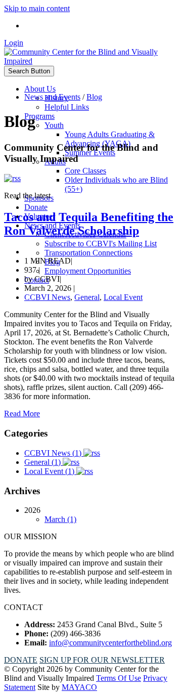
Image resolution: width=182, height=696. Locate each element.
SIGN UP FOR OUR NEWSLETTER (102, 660)
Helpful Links (66, 107)
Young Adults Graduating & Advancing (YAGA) (110, 139)
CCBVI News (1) (53, 453)
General (87, 297)
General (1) (43, 462)
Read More (22, 413)
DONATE (20, 660)
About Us (40, 88)
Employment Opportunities (87, 271)
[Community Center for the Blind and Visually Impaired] (91, 61)
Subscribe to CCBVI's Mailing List (100, 243)
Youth (54, 125)
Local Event (123, 297)
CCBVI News (47, 297)
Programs (39, 116)
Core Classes (85, 170)
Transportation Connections (88, 252)
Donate (36, 207)
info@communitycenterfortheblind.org (110, 642)
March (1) (60, 519)
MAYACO (79, 687)
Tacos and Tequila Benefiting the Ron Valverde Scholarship (88, 223)
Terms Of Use (118, 678)
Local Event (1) (50, 471)
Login (13, 42)
